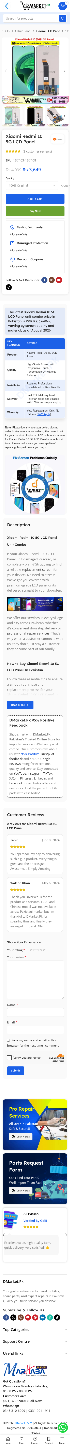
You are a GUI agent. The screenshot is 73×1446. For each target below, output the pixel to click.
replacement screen (37, 569)
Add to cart (35, 199)
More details (18, 266)
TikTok (47, 773)
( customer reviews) (37, 151)
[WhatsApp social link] (50, 1317)
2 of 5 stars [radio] (34, 950)
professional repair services (28, 633)
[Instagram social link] (52, 280)
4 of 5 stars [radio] (40, 950)
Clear (66, 185)
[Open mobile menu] (7, 6)
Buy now (35, 211)
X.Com (13, 778)
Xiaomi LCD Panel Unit (52, 31)
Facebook (16, 783)
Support (10, 1341)
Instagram (35, 773)
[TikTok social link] (9, 287)
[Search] (62, 18)
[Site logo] (35, 6)
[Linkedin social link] (43, 1317)
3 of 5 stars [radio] (37, 950)
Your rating (16, 950)
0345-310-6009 (14, 1411)
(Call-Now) (35, 1401)
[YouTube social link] (59, 280)
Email (12, 1022)
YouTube (20, 773)
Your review (16, 957)
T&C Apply (44, 414)
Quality (10, 178)
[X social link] (13, 1317)
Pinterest (26, 778)
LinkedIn (40, 778)
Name (12, 1004)
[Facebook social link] (44, 280)
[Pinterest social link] (35, 1317)
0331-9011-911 (39, 1411)
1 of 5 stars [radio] (31, 950)
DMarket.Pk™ (23, 1423)
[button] (6, 71)
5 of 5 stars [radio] (44, 950)
